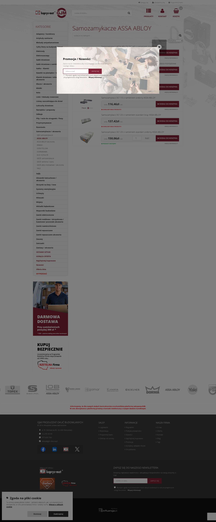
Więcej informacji (95, 77)
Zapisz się (95, 71)
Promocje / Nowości (76, 59)
